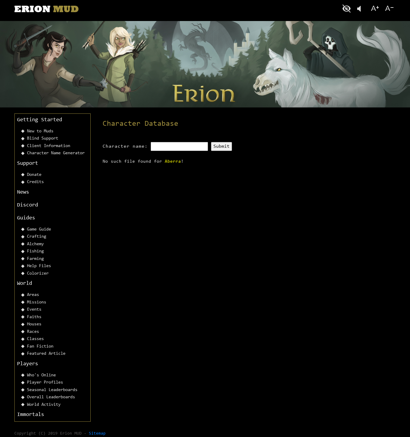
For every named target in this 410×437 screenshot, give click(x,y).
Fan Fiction (40, 346)
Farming (35, 259)
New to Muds (40, 131)
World (24, 283)
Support (27, 163)
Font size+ (375, 9)
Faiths (34, 317)
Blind (347, 9)
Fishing (35, 251)
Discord (27, 205)
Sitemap (97, 434)
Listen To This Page (361, 9)
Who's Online (41, 375)
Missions (36, 302)
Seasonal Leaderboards (52, 390)
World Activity (44, 404)
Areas (33, 295)
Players (27, 364)
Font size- (388, 9)
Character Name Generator (56, 153)
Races (33, 332)
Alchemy (35, 244)
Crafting (36, 236)
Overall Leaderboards (51, 397)
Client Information (48, 146)
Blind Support (42, 138)
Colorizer (38, 273)
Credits (35, 182)
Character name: (125, 146)
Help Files (39, 266)
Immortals (30, 414)
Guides (26, 218)
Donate (34, 175)
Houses (34, 324)
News (23, 192)
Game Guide (39, 229)
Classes (35, 339)
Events (34, 309)
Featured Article (46, 353)
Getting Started (39, 120)
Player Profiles (45, 382)
